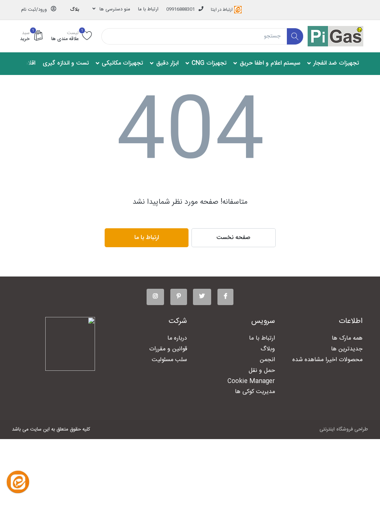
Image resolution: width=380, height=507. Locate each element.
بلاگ (74, 10)
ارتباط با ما (148, 9)
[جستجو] (295, 36)
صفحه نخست (233, 238)
